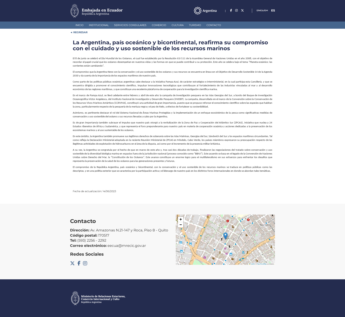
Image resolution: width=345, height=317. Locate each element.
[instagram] (236, 10)
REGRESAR (80, 32)
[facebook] (231, 10)
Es (273, 10)
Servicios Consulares (130, 25)
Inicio (79, 25)
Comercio (159, 25)
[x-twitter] (242, 10)
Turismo (195, 25)
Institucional (99, 25)
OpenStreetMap (261, 264)
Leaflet (252, 264)
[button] (225, 236)
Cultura (178, 25)
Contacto (213, 25)
